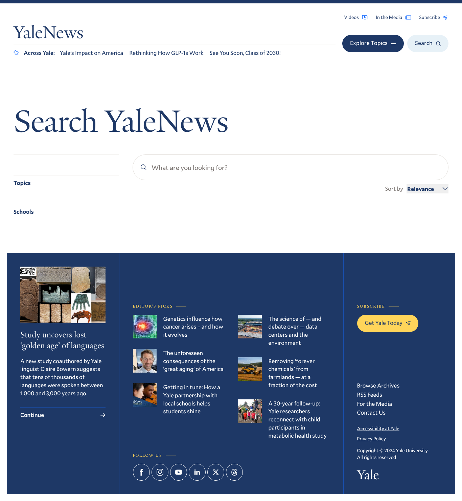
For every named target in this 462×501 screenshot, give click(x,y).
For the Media (374, 404)
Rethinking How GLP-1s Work (166, 53)
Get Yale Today (384, 323)
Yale (368, 476)
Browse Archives (378, 385)
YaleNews (49, 34)
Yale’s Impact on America (91, 53)
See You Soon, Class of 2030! (245, 53)
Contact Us (371, 412)
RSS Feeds (369, 394)
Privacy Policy (371, 438)
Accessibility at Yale (378, 428)
